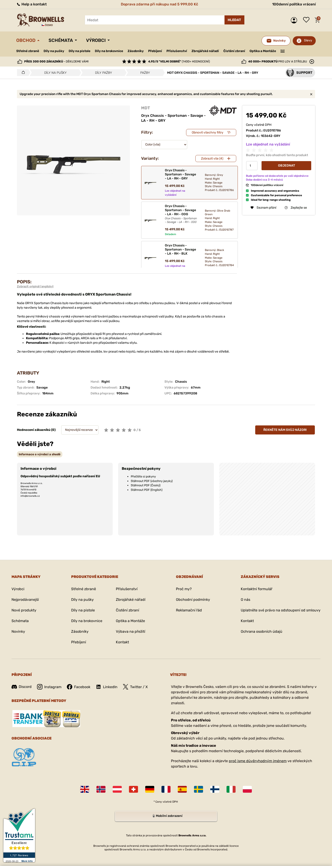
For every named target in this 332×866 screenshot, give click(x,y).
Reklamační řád (189, 610)
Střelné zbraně (27, 51)
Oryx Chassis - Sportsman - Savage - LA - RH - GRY (180, 174)
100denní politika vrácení (294, 4)
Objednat (286, 165)
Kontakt (122, 642)
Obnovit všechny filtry (207, 132)
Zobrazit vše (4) (212, 158)
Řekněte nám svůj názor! (285, 430)
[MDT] (223, 110)
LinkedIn (110, 687)
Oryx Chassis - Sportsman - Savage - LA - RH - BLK (180, 249)
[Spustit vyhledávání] (234, 19)
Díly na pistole (79, 51)
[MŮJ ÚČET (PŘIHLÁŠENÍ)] (295, 20)
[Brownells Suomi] (214, 789)
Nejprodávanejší (25, 599)
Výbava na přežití (130, 631)
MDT (145, 107)
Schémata (61, 40)
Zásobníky (136, 51)
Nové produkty (24, 610)
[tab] (39, 454)
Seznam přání (307, 20)
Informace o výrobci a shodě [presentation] (40, 454)
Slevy (308, 40)
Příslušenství (176, 51)
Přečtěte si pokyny (143, 476)
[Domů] (22, 72)
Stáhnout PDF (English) (146, 489)
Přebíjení (155, 51)
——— (282, 51)
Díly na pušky (54, 51)
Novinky (18, 631)
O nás (245, 599)
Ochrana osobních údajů (261, 631)
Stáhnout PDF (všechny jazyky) (152, 481)
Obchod (25, 40)
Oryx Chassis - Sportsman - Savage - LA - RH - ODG (181, 214)
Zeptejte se (299, 208)
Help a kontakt (34, 4)
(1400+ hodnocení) (179, 61)
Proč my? (184, 589)
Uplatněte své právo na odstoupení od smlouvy (280, 610)
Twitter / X (139, 687)
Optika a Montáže (263, 51)
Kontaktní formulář (256, 589)
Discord (25, 687)
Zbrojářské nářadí (205, 51)
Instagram (52, 687)
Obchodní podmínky (193, 599)
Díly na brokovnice (109, 51)
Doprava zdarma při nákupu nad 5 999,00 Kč (159, 4)
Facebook (82, 687)
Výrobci (96, 40)
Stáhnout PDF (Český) (145, 485)
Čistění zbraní (234, 51)
